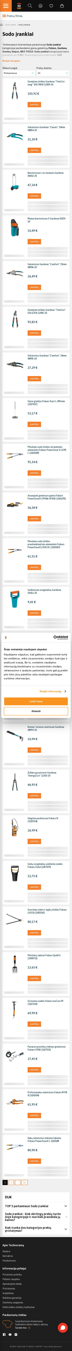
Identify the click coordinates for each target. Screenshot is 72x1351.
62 (24, 1182)
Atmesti (36, 711)
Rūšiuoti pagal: (10, 68)
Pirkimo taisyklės (11, 1279)
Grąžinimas (8, 1293)
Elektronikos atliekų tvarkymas (19, 1307)
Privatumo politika (12, 1274)
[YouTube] (10, 1335)
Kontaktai (8, 1256)
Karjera (6, 1251)
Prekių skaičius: (44, 68)
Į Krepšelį (34, 104)
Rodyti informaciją (50, 691)
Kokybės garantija (12, 1298)
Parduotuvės (9, 1260)
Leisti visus (36, 701)
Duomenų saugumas (13, 1302)
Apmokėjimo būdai (12, 1284)
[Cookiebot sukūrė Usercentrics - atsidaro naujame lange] (53, 637)
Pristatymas (9, 1288)
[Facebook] (4, 1335)
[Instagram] (16, 1335)
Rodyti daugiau (11, 60)
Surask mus (21, 1327)
